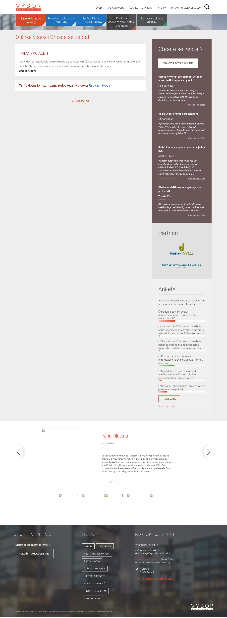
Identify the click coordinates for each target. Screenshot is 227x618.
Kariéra (88, 546)
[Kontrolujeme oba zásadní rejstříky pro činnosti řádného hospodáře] (181, 254)
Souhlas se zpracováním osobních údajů (154, 578)
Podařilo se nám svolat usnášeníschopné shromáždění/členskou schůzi (177, 315)
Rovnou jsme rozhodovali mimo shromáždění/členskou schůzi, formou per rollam (180, 359)
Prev (21, 451)
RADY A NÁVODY (92, 561)
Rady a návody (115, 7)
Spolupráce (105, 546)
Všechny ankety (167, 406)
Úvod (99, 7)
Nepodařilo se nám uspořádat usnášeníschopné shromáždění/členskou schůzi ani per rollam (177, 374)
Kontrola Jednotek (95, 575)
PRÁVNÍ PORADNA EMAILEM (186, 7)
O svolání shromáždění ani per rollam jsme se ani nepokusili (181, 387)
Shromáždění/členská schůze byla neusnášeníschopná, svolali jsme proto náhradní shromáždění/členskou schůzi (181, 330)
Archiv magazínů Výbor (97, 553)
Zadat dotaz (80, 100)
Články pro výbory (140, 7)
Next (205, 451)
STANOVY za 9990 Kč (94, 583)
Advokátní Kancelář (95, 590)
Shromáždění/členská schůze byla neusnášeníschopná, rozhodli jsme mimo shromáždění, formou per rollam (180, 344)
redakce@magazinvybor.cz (147, 559)
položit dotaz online (178, 63)
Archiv (162, 7)
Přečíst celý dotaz (196, 104)
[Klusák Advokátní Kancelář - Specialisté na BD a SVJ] (181, 266)
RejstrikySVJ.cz (93, 598)
